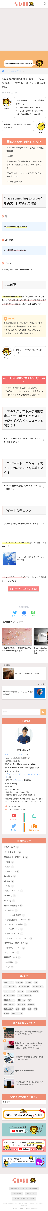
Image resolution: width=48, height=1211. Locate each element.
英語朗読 (11, 910)
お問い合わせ (17, 1193)
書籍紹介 (11, 962)
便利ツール (12, 871)
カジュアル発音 (14, 929)
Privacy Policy (36, 1203)
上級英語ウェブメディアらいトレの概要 (24, 1188)
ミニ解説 (10, 156)
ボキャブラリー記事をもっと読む (23, 589)
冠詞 (9, 886)
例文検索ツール (9, 1000)
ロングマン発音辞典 (16, 924)
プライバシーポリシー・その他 (24, 1198)
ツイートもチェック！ (15, 182)
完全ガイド (21, 1004)
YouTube (13, 820)
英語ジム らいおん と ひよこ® (15, 755)
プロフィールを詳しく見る (17, 809)
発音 (17, 1009)
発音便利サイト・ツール (18, 920)
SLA (9, 967)
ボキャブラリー (19, 622)
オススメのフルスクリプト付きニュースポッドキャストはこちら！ (22, 440)
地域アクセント (14, 933)
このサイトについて (14, 806)
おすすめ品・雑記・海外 (16, 943)
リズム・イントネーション (19, 938)
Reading (9, 901)
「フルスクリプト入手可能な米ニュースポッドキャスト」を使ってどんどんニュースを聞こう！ (25, 164)
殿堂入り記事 (8, 1009)
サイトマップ (31, 1193)
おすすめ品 (12, 952)
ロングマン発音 (9, 995)
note (34, 820)
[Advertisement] (24, 25)
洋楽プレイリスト (15, 948)
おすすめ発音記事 (15, 915)
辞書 (9, 867)
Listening (9, 895)
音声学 (6, 1013)
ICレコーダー (8, 982)
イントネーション (10, 987)
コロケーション (37, 987)
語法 (29, 1009)
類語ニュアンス (14, 891)
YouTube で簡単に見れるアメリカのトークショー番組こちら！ (22, 487)
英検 (9, 862)
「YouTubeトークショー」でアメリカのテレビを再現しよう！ (25, 174)
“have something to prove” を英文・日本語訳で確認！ (25, 149)
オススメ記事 (11, 847)
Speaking (9, 876)
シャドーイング (9, 991)
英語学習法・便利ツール (16, 857)
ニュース (21, 991)
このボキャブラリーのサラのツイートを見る (21, 524)
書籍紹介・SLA (12, 957)
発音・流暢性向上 (13, 906)
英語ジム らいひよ (34, 830)
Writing (9, 881)
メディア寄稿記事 (32, 991)
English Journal (18, 780)
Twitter (14, 830)
